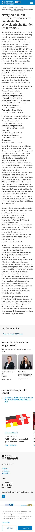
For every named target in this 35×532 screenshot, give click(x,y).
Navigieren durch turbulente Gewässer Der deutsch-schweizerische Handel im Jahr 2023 (19, 399)
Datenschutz (6, 473)
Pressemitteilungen (20, 7)
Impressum (5, 471)
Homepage (4, 7)
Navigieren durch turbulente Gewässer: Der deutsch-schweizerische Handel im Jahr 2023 (17, 10)
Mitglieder (5, 468)
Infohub (11, 7)
